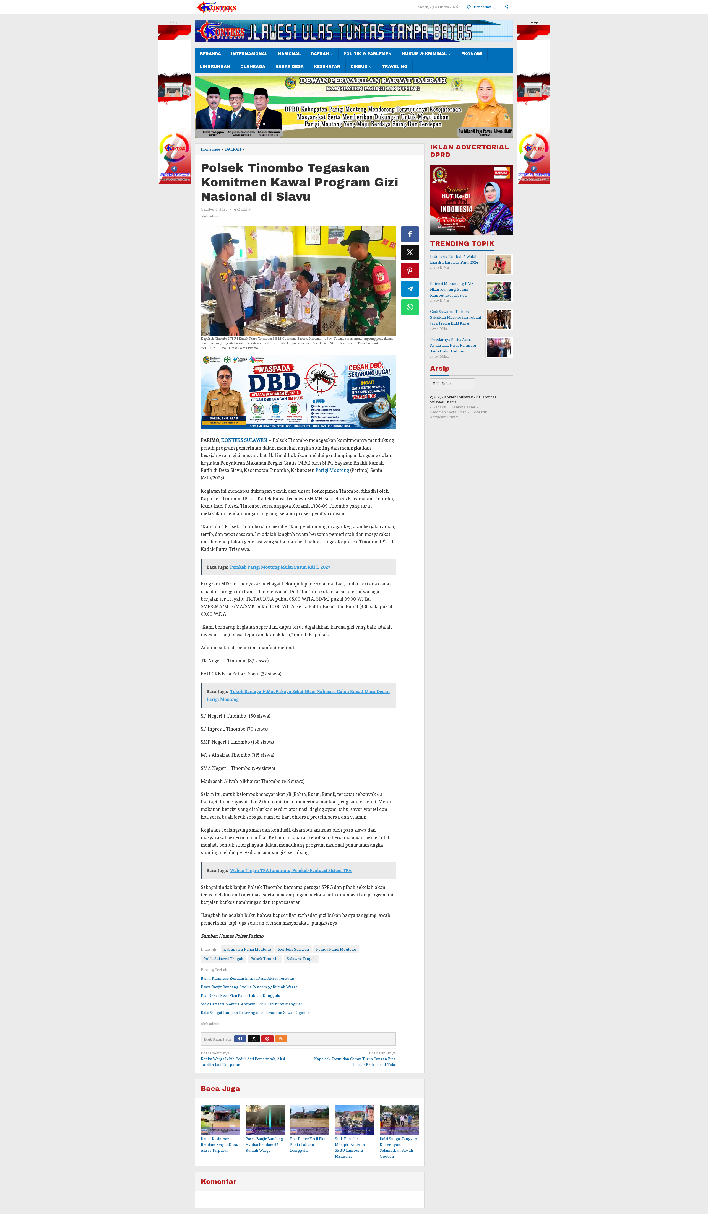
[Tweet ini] (410, 252)
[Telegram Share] (410, 289)
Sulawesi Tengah (301, 958)
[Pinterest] (267, 1038)
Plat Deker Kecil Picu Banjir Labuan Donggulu (240, 995)
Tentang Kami (463, 407)
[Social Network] (506, 7)
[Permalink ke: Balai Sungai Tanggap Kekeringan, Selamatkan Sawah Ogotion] (399, 1120)
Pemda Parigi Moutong (336, 949)
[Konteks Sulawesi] (215, 6)
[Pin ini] (410, 270)
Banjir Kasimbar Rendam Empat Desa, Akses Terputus (248, 978)
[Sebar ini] (410, 234)
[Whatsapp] (410, 307)
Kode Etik (479, 412)
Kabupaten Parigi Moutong (247, 949)
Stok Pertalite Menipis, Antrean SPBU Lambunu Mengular (251, 1004)
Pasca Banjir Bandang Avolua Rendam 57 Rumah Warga (249, 987)
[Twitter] (254, 1038)
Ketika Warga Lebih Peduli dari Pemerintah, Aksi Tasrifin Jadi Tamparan (243, 1059)
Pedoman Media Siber (448, 412)
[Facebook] (240, 1038)
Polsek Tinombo (265, 958)
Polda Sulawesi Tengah (223, 958)
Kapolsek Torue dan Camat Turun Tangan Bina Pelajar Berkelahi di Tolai (354, 1059)
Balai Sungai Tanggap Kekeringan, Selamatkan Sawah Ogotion (255, 1012)
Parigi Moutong (332, 470)
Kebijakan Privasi (444, 417)
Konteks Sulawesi (293, 949)
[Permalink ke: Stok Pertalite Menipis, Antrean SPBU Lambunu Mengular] (354, 1120)
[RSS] (281, 1038)
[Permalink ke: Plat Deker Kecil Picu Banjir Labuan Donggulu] (309, 1120)
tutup (174, 22)
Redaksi (439, 407)
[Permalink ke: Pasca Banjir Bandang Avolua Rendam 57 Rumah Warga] (265, 1120)
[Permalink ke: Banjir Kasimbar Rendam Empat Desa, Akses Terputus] (220, 1120)
